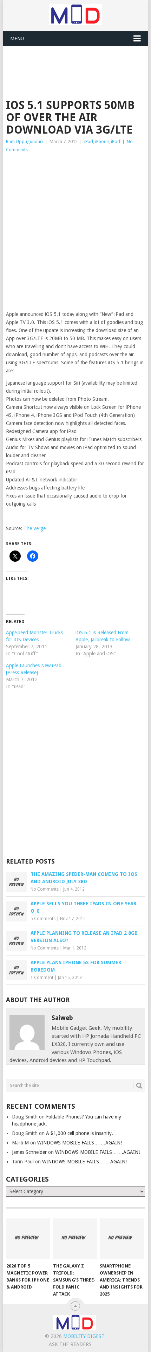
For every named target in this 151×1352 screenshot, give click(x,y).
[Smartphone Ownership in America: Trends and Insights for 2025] (122, 1238)
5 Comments (43, 918)
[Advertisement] (78, 63)
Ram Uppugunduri (24, 141)
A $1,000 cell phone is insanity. (79, 1133)
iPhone (102, 141)
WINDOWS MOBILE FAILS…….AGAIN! (79, 1142)
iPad (88, 141)
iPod (115, 141)
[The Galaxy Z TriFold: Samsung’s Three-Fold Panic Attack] (75, 1238)
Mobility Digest (83, 1336)
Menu (17, 38)
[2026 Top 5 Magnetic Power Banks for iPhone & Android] (28, 1238)
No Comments (45, 889)
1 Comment (42, 977)
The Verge (35, 528)
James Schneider (29, 1152)
